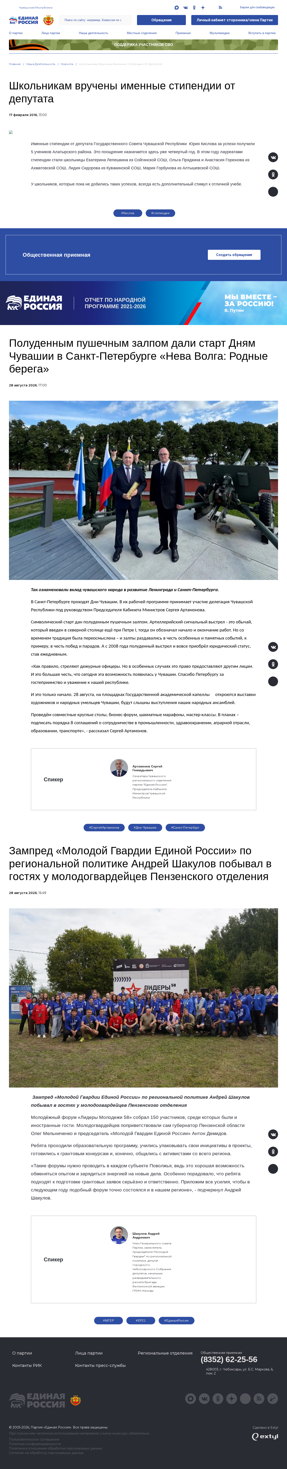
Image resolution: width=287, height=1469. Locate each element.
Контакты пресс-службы (100, 1365)
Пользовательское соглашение (34, 1439)
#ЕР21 (141, 1320)
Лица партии (50, 33)
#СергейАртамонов (104, 827)
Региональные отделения (165, 1353)
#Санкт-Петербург (185, 827)
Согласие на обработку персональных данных (46, 1453)
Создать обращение (234, 255)
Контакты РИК (27, 1365)
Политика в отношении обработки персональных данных (55, 1448)
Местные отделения (142, 33)
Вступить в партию (262, 33)
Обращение (161, 20)
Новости (67, 64)
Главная (15, 64)
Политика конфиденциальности (35, 1444)
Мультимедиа (220, 33)
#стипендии (160, 213)
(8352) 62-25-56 (229, 1359)
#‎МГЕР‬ (108, 1320)
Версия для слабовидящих (257, 7)
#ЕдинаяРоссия (176, 1320)
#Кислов (127, 213)
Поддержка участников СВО (143, 45)
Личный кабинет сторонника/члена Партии (235, 20)
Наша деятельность (93, 33)
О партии (16, 33)
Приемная (183, 33)
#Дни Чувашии (145, 827)
